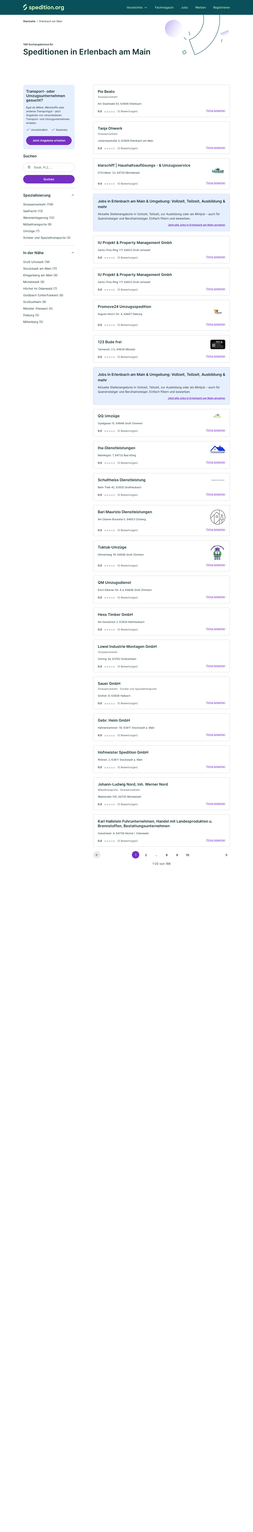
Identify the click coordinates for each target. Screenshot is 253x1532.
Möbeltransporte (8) (37, 224)
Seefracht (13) (33, 211)
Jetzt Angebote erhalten (49, 140)
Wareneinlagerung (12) (38, 218)
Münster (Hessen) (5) (38, 308)
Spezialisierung (37, 195)
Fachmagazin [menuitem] (164, 7)
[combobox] (49, 167)
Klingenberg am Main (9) (40, 275)
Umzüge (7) (31, 231)
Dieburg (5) (31, 315)
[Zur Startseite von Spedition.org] (43, 7)
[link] (161, 101)
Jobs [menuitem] (184, 7)
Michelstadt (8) (33, 282)
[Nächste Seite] (226, 854)
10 (187, 855)
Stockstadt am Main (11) (40, 268)
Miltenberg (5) (33, 322)
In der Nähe (33, 253)
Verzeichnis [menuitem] (134, 7)
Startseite (29, 21)
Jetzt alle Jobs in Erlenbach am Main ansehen (196, 224)
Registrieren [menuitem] (221, 7)
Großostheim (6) (34, 302)
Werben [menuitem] (200, 7)
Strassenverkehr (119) (38, 204)
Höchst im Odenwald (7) (40, 288)
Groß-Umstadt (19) (36, 262)
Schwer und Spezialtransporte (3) (47, 237)
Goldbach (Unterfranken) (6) (43, 295)
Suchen (49, 179)
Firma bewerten (215, 110)
